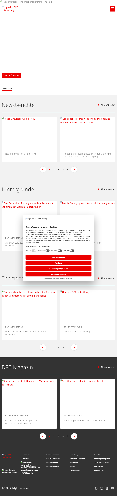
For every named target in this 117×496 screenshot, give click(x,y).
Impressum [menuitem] (98, 466)
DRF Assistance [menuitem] (52, 466)
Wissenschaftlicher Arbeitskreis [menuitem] (30, 471)
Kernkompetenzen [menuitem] (77, 459)
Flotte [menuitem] (72, 466)
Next (74, 169)
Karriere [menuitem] (26, 459)
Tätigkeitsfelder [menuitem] (29, 466)
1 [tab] (49, 169)
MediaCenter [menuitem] (28, 462)
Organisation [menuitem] (75, 470)
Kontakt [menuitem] (97, 455)
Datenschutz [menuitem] (99, 470)
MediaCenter (7, 89)
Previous (43, 169)
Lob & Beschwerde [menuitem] (101, 462)
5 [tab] (67, 169)
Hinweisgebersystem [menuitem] (102, 459)
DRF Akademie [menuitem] (52, 462)
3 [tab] (58, 169)
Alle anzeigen (108, 105)
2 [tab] (54, 169)
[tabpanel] (29, 139)
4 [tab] (63, 169)
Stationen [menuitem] (74, 462)
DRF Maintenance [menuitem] (53, 459)
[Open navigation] (112, 9)
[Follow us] (96, 488)
